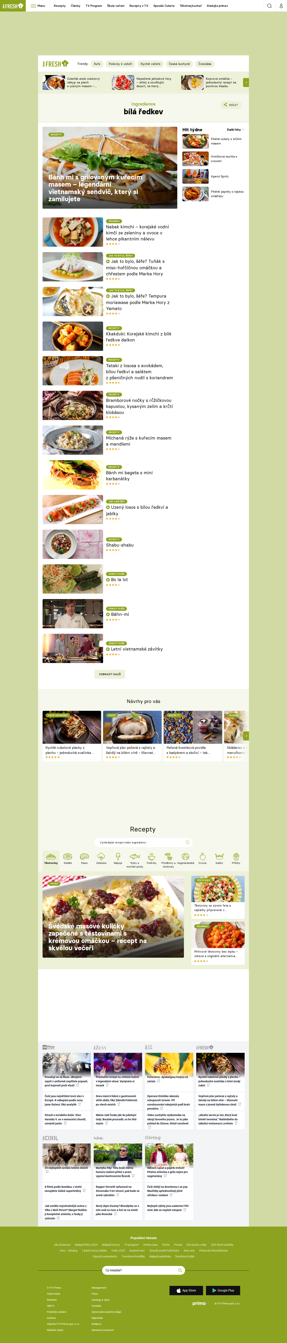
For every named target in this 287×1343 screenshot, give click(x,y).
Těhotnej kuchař (191, 6)
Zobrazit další (110, 674)
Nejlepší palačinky (160, 1256)
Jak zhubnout (62, 1244)
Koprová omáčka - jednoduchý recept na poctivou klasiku (221, 82)
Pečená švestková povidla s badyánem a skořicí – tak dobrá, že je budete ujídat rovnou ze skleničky (187, 750)
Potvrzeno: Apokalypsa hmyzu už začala (167, 1079)
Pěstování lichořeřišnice (213, 1250)
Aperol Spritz (220, 176)
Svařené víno (137, 1250)
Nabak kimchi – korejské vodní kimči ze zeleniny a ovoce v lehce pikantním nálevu (137, 233)
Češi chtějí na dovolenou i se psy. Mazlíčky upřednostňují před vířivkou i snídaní (167, 1191)
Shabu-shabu (120, 545)
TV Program (94, 6)
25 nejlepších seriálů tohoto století (66, 1167)
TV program (131, 1244)
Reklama (52, 1299)
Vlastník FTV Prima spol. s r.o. (63, 1324)
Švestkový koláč (184, 1256)
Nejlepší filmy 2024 (86, 1244)
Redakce (96, 1324)
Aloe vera (189, 1250)
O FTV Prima (54, 1287)
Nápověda (97, 1317)
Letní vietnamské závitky (137, 649)
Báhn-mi (120, 614)
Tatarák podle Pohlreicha (164, 1250)
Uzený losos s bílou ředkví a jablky (137, 510)
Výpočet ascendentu (105, 1256)
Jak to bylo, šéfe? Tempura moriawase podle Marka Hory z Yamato (137, 302)
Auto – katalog (69, 1250)
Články (75, 6)
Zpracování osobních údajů (106, 1311)
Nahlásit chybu (55, 1330)
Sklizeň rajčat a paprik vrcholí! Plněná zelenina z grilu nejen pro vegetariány (167, 1172)
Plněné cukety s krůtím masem (226, 141)
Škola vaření (115, 6)
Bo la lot (119, 579)
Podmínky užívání (56, 1311)
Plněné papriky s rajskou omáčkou (227, 194)
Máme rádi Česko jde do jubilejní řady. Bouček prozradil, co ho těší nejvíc (116, 1119)
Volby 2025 (118, 1250)
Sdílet (233, 106)
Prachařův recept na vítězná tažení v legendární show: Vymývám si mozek (117, 1081)
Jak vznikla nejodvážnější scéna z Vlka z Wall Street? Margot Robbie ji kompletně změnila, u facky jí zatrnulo (66, 1212)
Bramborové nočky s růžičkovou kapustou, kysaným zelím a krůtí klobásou (139, 406)
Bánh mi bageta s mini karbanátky (129, 475)
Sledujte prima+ (217, 6)
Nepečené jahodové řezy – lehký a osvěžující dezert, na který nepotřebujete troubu (153, 84)
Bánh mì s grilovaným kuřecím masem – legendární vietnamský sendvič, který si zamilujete (95, 188)
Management (99, 1287)
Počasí (178, 1244)
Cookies (51, 1317)
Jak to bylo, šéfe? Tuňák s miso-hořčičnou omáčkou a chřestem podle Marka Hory (135, 268)
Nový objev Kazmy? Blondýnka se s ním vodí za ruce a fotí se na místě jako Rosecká (117, 1210)
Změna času (150, 1244)
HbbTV (50, 1305)
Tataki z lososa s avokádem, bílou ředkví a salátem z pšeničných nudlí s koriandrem (139, 371)
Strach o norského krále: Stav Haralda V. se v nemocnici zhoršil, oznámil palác (65, 1119)
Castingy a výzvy (101, 1299)
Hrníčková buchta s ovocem (224, 159)
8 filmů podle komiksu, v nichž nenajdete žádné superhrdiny (63, 1188)
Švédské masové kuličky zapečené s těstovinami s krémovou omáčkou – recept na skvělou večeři (97, 937)
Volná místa (53, 1293)
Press (95, 1293)
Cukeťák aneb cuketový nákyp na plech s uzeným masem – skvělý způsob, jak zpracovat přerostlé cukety (83, 88)
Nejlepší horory (111, 1244)
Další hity (234, 129)
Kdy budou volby (196, 1244)
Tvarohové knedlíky (133, 1256)
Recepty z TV (138, 6)
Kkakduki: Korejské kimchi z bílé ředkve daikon (138, 337)
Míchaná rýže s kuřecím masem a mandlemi (138, 441)
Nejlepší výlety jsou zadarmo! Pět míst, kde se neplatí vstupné (168, 1208)
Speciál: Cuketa (164, 6)
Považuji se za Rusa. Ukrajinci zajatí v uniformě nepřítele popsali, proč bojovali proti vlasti (66, 1081)
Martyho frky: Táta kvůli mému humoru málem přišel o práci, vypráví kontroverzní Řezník (114, 1172)
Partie (165, 1244)
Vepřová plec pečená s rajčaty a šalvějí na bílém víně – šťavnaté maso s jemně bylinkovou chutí (130, 750)
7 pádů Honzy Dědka (94, 1250)
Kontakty (96, 1305)
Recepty (60, 6)
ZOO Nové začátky (222, 1244)
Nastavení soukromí (103, 1330)
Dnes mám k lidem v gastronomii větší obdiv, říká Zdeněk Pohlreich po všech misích (116, 1100)
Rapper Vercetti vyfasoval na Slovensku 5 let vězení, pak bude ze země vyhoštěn (118, 1191)
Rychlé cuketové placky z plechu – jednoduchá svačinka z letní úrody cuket (69, 750)
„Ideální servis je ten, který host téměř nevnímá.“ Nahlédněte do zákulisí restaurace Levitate (218, 1119)
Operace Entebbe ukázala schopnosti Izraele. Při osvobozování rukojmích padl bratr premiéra (168, 1102)
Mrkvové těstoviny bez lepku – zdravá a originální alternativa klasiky (216, 956)
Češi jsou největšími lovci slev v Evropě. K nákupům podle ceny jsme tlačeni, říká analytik (64, 1100)
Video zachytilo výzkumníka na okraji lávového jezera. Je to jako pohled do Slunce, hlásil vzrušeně (168, 1119)
